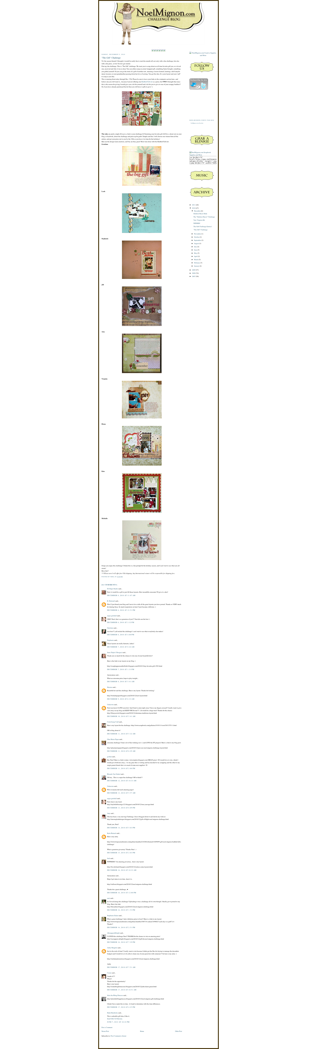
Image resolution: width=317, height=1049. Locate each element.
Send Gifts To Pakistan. (115, 1019)
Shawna (109, 687)
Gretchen (110, 628)
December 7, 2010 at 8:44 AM (120, 647)
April (196, 256)
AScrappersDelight (113, 933)
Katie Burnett (111, 833)
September (197, 240)
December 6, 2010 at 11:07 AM (121, 595)
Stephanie (110, 640)
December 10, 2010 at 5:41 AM (121, 716)
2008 (194, 273)
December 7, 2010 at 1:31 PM (120, 669)
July (195, 247)
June (196, 250)
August (196, 243)
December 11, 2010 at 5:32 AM (121, 734)
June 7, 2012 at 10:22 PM (118, 1022)
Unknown (110, 704)
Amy (108, 813)
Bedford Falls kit (147, 82)
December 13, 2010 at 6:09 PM (121, 808)
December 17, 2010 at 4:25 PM (121, 1007)
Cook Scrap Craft (113, 722)
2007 (194, 276)
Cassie (109, 973)
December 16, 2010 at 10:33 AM (122, 870)
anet (108, 898)
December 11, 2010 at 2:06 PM (121, 768)
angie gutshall (112, 616)
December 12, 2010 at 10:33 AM (122, 780)
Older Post (178, 1031)
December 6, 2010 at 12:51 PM (121, 610)
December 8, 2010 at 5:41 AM (120, 681)
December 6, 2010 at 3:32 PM (120, 622)
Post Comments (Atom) (118, 1036)
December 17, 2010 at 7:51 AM (121, 967)
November (197, 234)
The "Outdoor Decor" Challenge (204, 217)
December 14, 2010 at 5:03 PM (121, 828)
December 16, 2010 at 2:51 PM (121, 927)
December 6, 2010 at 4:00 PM (120, 634)
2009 (194, 270)
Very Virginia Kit (199, 220)
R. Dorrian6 (111, 601)
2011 (194, 205)
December (197, 211)
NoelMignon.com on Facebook (197, 123)
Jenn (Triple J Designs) (114, 652)
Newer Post (105, 1031)
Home (142, 1031)
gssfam (109, 756)
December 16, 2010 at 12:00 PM (121, 892)
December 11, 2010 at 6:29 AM (121, 751)
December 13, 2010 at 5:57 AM (121, 793)
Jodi (108, 858)
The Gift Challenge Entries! (202, 226)
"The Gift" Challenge (111, 57)
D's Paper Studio (112, 589)
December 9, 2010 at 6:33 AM (120, 699)
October (197, 237)
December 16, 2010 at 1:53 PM (121, 910)
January (197, 266)
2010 (194, 208)
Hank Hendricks (112, 1013)
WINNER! (196, 223)
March (196, 259)
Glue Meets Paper (113, 739)
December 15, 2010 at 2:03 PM (121, 853)
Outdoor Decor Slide (200, 213)
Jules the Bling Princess (115, 995)
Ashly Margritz (112, 948)
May (196, 253)
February (197, 263)
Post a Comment (107, 1027)
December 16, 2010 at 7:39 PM (121, 942)
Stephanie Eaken (112, 915)
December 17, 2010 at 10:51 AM (122, 990)
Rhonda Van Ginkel (113, 774)
